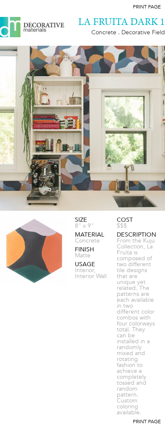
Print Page (147, 6)
